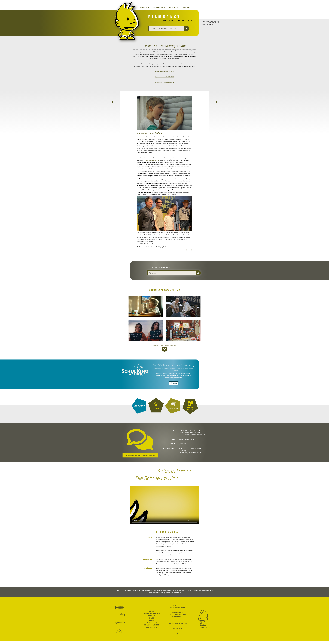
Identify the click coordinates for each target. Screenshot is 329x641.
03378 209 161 (184, 430)
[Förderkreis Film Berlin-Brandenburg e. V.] (119, 607)
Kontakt (151, 611)
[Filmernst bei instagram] (177, 633)
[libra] (119, 615)
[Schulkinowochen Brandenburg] (138, 406)
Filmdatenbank (159, 8)
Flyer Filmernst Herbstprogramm (164, 71)
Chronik (151, 616)
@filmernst (182, 444)
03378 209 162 (184, 432)
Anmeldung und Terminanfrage (140, 455)
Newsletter (152, 623)
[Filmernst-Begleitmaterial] (190, 406)
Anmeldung (173, 8)
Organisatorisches (152, 613)
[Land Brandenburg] (119, 630)
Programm (144, 8)
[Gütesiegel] (155, 406)
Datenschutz (151, 627)
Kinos (151, 620)
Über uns (186, 8)
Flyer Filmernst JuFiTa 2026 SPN (164, 82)
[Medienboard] (119, 623)
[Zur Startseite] (164, 17)
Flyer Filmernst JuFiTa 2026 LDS (164, 77)
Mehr (174, 383)
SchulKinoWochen (151, 625)
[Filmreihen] (173, 406)
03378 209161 (177, 628)
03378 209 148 (184, 435)
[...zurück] (189, 250)
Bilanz (151, 618)
